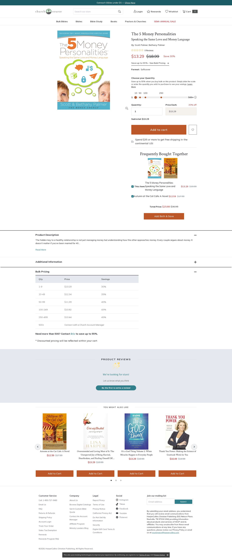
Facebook (123, 508)
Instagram (123, 500)
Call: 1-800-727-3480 (48, 500)
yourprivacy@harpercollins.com (165, 532)
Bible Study (96, 21)
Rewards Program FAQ (49, 539)
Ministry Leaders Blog (79, 528)
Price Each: (171, 104)
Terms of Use (98, 504)
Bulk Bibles (62, 21)
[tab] (111, 480)
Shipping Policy (45, 517)
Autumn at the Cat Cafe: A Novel (151, 196)
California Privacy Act (102, 513)
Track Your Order (46, 526)
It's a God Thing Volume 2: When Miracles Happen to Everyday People (136, 453)
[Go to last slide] (38, 446)
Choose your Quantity (143, 78)
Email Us (42, 504)
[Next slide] (194, 446)
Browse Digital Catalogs (80, 504)
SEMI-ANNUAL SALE (165, 21)
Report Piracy (99, 500)
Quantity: (136, 104)
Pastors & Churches (135, 21)
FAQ (40, 509)
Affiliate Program (77, 524)
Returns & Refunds (47, 513)
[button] (193, 130)
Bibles (79, 21)
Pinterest (123, 517)
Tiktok (122, 504)
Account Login (45, 521)
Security (96, 525)
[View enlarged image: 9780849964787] (83, 70)
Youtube (123, 513)
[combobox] (98, 11)
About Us (74, 500)
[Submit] (119, 11)
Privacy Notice (99, 509)
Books (114, 21)
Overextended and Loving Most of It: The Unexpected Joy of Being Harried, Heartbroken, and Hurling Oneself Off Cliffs (95, 455)
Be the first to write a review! (116, 388)
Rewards (43, 534)
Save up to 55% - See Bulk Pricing (148, 63)
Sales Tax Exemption (48, 530)
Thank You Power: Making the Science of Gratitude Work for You (177, 453)
